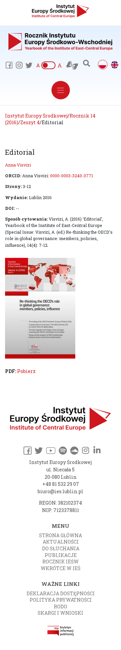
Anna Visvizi (18, 165)
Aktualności (61, 542)
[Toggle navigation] (60, 90)
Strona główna (60, 535)
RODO (60, 606)
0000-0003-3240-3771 (71, 175)
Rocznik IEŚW (60, 561)
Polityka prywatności (61, 600)
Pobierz (26, 371)
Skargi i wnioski (60, 613)
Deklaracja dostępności (61, 593)
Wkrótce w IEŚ (60, 568)
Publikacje (61, 555)
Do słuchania (60, 548)
